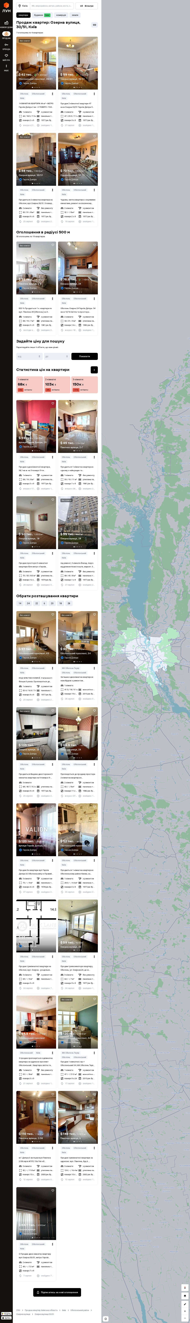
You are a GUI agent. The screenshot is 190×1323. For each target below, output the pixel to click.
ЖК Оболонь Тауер (70, 668)
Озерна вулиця (23, 1314)
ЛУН (18, 1310)
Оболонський (38, 94)
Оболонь (24, 94)
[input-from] (29, 356)
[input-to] (57, 356)
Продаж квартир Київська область (41, 1310)
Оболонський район (80, 1310)
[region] (145, 661)
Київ (22, 98)
